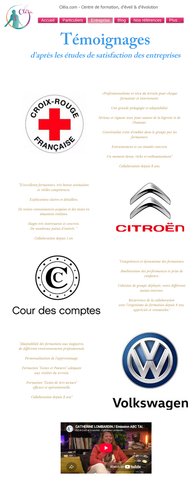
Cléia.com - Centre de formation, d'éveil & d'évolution (108, 7)
